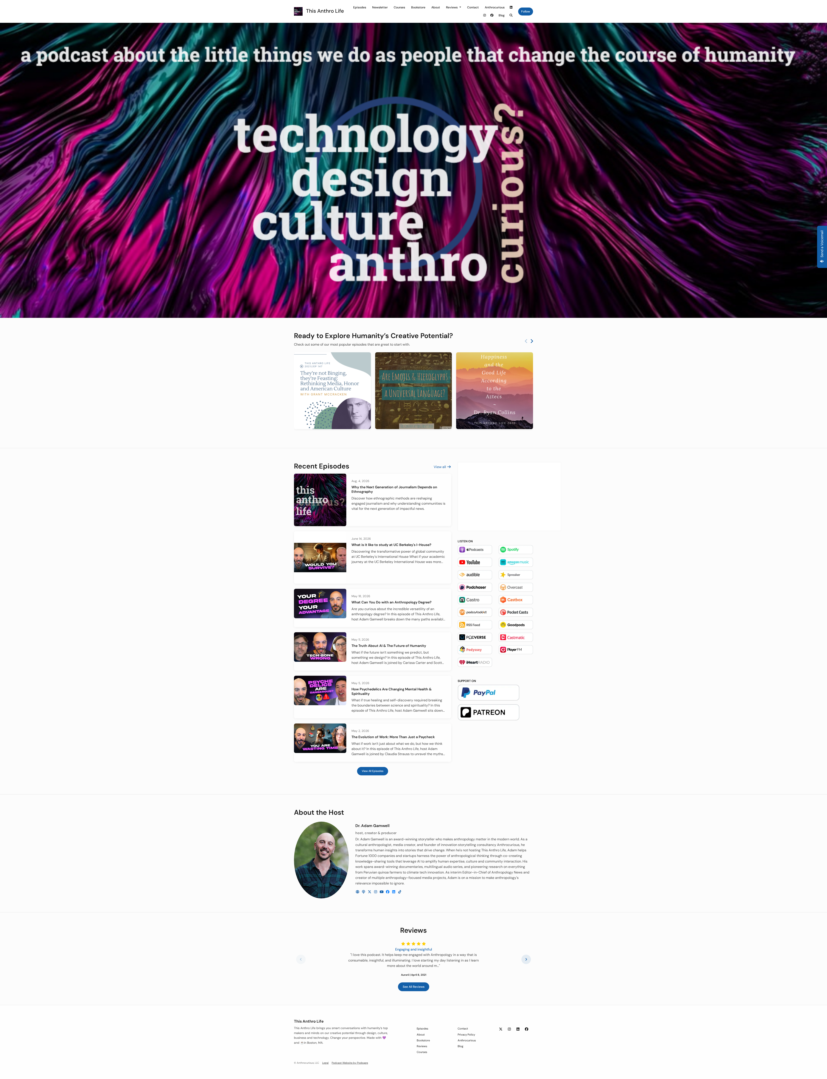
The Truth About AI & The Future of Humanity (388, 645)
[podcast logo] (364, 892)
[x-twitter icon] (501, 1029)
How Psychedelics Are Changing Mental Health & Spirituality (391, 691)
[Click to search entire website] (511, 15)
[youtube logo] (382, 892)
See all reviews (413, 987)
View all (440, 467)
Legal (325, 1063)
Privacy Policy (466, 1034)
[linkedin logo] (394, 892)
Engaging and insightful (413, 949)
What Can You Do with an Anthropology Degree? (391, 602)
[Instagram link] (484, 15)
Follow (525, 11)
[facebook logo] (388, 892)
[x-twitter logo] (370, 892)
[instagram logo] (376, 892)
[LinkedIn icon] (518, 1029)
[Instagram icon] (509, 1029)
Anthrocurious (495, 7)
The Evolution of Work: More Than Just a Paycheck (393, 737)
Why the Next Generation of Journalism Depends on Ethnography (394, 489)
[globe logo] (358, 892)
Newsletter (380, 7)
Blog (502, 15)
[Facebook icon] (526, 1029)
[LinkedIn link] (511, 7)
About (435, 7)
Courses (399, 7)
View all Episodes (372, 771)
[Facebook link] (492, 15)
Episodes (359, 7)
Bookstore (418, 7)
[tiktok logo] (400, 892)
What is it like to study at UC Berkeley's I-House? (391, 545)
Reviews (452, 7)
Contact (473, 7)
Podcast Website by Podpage (350, 1063)
